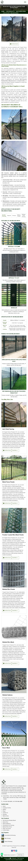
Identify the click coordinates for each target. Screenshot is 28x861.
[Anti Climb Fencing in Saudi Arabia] (14, 414)
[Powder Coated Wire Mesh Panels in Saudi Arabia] (14, 520)
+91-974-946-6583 (17, 801)
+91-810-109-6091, (8, 801)
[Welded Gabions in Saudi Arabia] (14, 680)
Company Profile (7, 807)
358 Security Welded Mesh (9, 820)
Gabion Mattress (7, 823)
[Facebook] (12, 851)
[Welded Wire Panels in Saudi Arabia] (14, 574)
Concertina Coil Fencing (8, 825)
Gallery (4, 809)
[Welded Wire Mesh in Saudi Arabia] (14, 627)
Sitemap (5, 814)
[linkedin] (16, 851)
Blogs (4, 811)
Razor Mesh (6, 748)
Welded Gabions (7, 695)
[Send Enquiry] (2, 856)
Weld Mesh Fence (21, 11)
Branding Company (18, 859)
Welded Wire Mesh (8, 642)
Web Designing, (20, 858)
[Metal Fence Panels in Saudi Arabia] (14, 467)
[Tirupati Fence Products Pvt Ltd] (2, 2)
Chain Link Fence (7, 828)
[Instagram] (14, 851)
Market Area (6, 816)
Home (2, 11)
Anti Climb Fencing (8, 429)
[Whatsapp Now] (2, 854)
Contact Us (5, 812)
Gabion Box (5, 822)
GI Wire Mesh (6, 830)
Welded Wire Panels (8, 589)
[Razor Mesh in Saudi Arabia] (14, 733)
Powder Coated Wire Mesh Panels (13, 535)
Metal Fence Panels (8, 482)
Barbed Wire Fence (7, 827)
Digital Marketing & (10, 859)
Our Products (10, 11)
